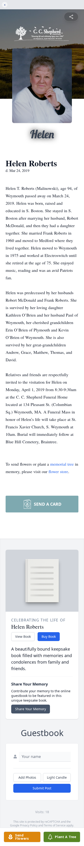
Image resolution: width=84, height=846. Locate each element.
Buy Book (49, 636)
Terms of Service (55, 825)
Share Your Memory (30, 709)
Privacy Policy (29, 825)
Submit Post (42, 788)
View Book (23, 636)
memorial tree (62, 464)
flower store (58, 471)
